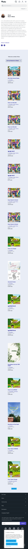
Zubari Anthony (15, 201)
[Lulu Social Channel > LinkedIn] (14, 529)
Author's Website (5, 42)
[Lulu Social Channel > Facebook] (10, 529)
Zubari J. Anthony (15, 104)
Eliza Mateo (11, 104)
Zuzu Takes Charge (12, 479)
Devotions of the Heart (13, 424)
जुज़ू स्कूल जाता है (11, 151)
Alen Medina (16, 391)
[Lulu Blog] (22, 529)
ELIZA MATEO (11, 391)
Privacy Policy (8, 546)
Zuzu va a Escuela (12, 102)
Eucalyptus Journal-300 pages (14, 365)
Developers (4, 509)
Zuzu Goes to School (13, 200)
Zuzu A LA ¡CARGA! (12, 389)
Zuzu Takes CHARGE (13, 448)
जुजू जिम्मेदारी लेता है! (12, 306)
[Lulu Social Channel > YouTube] (18, 529)
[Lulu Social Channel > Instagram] (6, 529)
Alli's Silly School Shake (13, 78)
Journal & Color (12, 282)
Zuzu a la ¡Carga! (12, 248)
